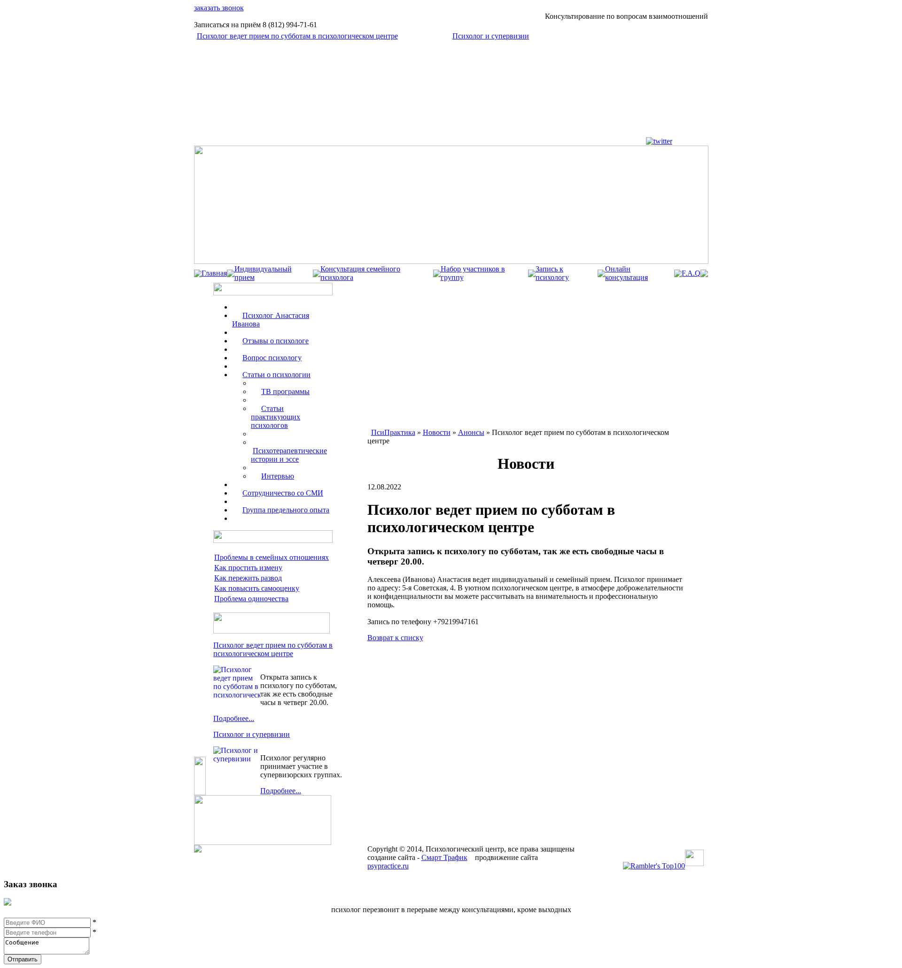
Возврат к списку (395, 638)
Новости (437, 432)
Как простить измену (248, 568)
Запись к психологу (552, 273)
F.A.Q (691, 273)
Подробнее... (233, 718)
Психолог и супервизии (490, 36)
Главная (214, 273)
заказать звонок (219, 8)
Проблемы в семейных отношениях (271, 557)
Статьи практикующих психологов (275, 416)
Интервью (277, 476)
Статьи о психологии (276, 375)
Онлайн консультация (626, 273)
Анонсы (471, 432)
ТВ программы (285, 391)
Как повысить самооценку (256, 588)
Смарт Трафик (444, 857)
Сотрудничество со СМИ (282, 493)
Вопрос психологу (272, 358)
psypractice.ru (388, 866)
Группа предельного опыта (285, 510)
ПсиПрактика (393, 432)
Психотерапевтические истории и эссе (289, 455)
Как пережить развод (248, 578)
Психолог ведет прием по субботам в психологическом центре (297, 36)
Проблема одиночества (251, 599)
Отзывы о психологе (275, 341)
